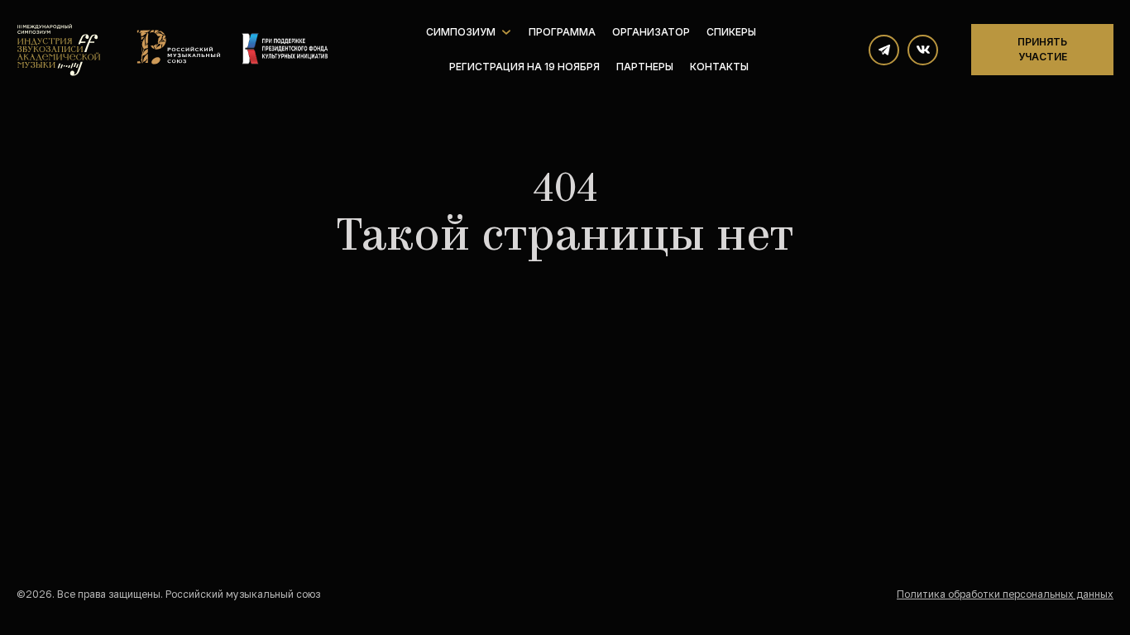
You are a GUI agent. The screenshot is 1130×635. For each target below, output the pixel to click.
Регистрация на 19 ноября (524, 66)
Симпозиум (461, 32)
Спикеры (731, 32)
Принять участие (1042, 49)
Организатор (651, 32)
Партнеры (644, 66)
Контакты (719, 66)
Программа (562, 32)
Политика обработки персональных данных (1005, 594)
